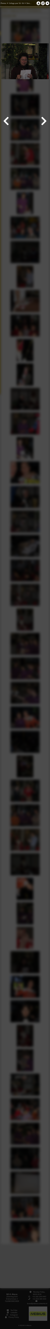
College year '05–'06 (16, 3)
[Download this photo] (38, 3)
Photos (3, 3)
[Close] (47, 3)
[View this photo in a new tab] (43, 3)
